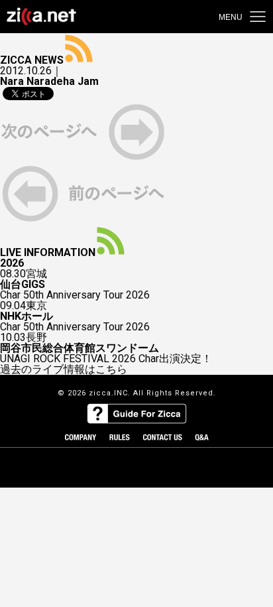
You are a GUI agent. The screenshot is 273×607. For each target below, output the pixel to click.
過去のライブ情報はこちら (63, 369)
